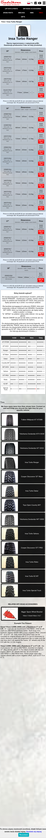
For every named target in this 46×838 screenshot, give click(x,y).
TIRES (41, 13)
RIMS (32, 13)
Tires (3, 22)
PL (32, 3)
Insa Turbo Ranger (14, 22)
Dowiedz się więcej (34, 832)
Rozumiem (23, 835)
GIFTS (23, 17)
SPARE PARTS (8, 13)
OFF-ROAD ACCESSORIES (32, 9)
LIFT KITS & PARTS (11, 9)
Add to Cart (41, 62)
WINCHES (21, 13)
